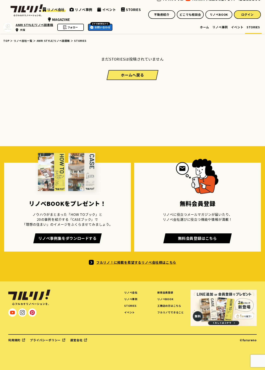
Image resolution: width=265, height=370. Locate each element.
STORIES (253, 27)
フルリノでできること (170, 312)
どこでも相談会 (190, 14)
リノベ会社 (130, 292)
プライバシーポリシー (45, 340)
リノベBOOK (219, 14)
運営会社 (76, 340)
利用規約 (14, 340)
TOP (6, 40)
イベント (237, 27)
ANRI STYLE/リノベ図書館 (53, 40)
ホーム (204, 27)
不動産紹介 (161, 14)
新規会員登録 (165, 292)
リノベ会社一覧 (23, 40)
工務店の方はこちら (169, 305)
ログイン (247, 14)
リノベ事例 (220, 27)
